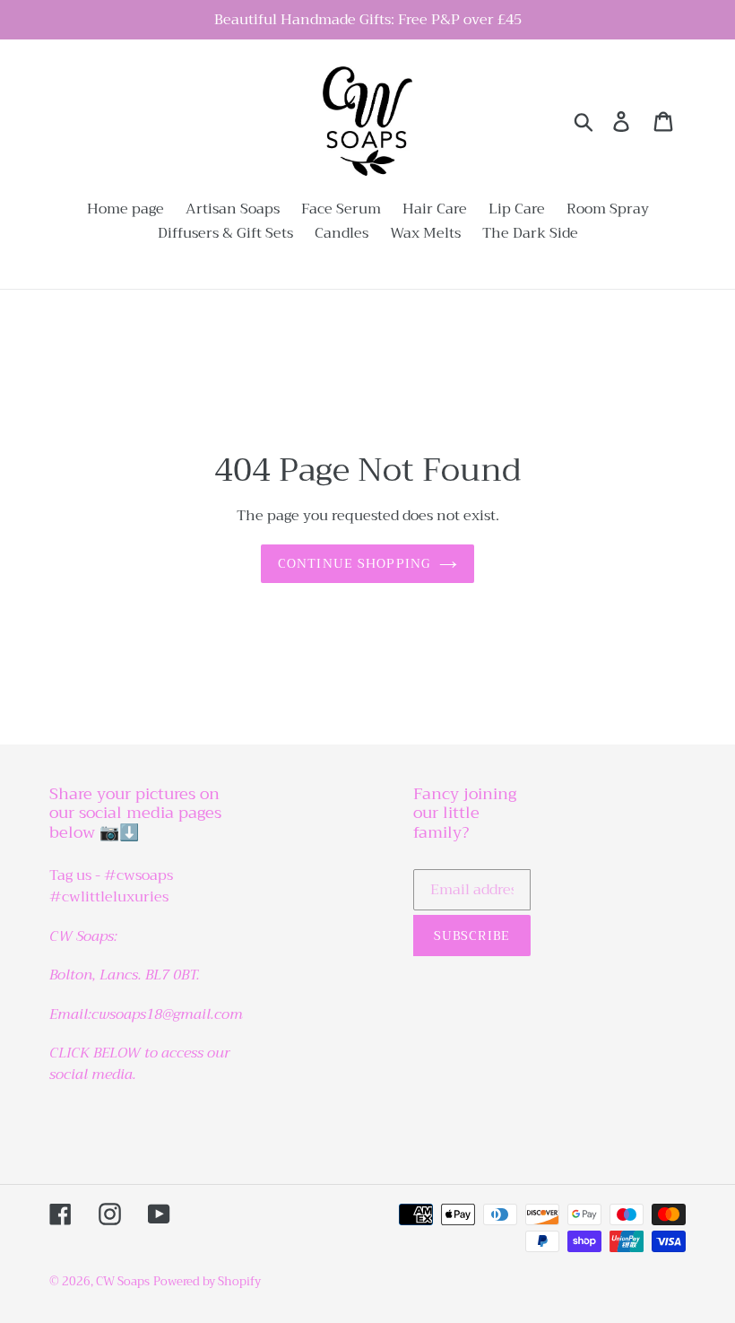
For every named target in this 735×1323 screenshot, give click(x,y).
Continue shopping (354, 563)
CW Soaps (123, 1281)
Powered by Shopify (207, 1281)
